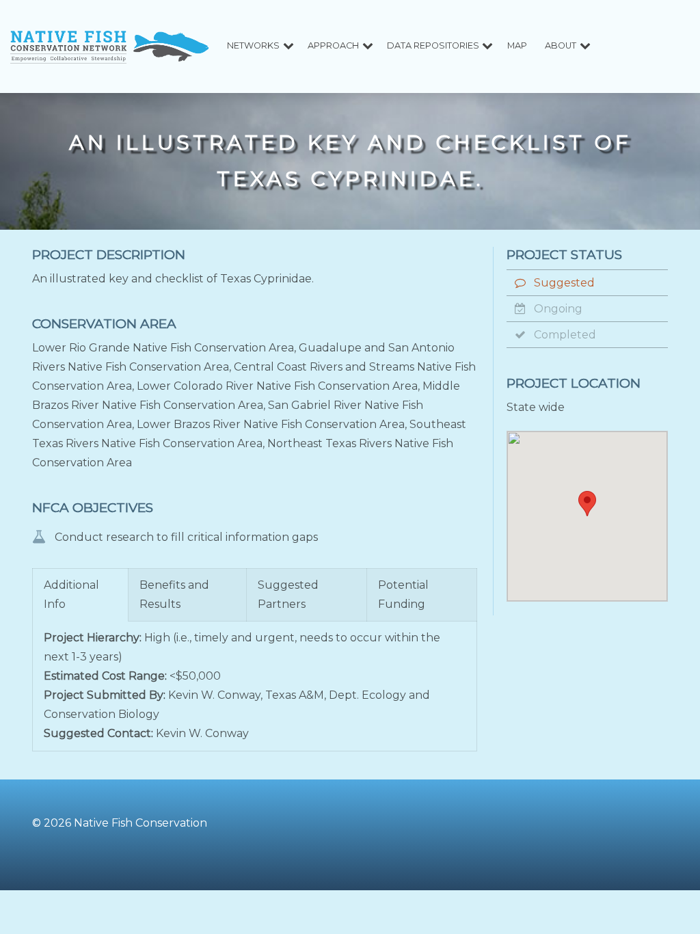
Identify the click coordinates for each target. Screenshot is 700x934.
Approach (333, 45)
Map (517, 45)
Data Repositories (433, 45)
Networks (253, 45)
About (560, 45)
